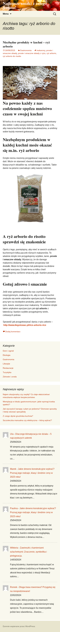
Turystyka (7, 372)
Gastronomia (26, 50)
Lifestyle (6, 364)
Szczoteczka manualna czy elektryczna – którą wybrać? (27, 420)
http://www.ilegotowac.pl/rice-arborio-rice (24, 325)
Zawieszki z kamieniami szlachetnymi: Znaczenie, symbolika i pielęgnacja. (28, 552)
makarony (41, 50)
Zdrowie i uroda (10, 377)
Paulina (14, 508)
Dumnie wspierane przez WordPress (19, 626)
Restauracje (8, 368)
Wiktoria (14, 548)
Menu (6, 14)
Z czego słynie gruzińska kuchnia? (18, 416)
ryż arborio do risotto (12, 56)
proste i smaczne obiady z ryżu (31, 53)
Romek (13, 587)
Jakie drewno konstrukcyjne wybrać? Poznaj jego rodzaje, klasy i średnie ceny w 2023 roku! (32, 473)
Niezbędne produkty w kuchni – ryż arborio (26, 44)
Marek (13, 469)
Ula (12, 434)
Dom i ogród (8, 351)
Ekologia (6, 355)
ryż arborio (51, 53)
